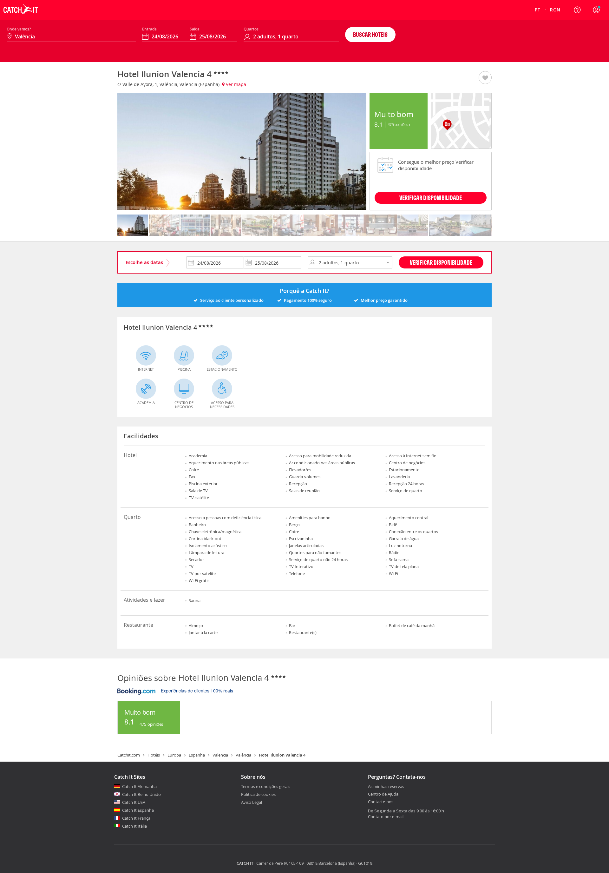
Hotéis (153, 755)
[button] (596, 10)
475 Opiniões (398, 124)
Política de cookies (258, 794)
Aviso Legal (251, 802)
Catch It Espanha (138, 810)
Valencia (220, 755)
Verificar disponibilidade (430, 198)
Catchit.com (128, 755)
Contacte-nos (380, 801)
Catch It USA (133, 802)
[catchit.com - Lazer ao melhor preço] (20, 17)
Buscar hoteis (370, 34)
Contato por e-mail (385, 816)
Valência (243, 755)
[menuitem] (537, 10)
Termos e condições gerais (265, 786)
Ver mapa (235, 84)
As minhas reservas (386, 786)
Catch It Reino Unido (141, 794)
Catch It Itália (134, 826)
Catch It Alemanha (139, 786)
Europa (174, 755)
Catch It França (136, 818)
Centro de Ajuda (383, 794)
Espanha (197, 755)
